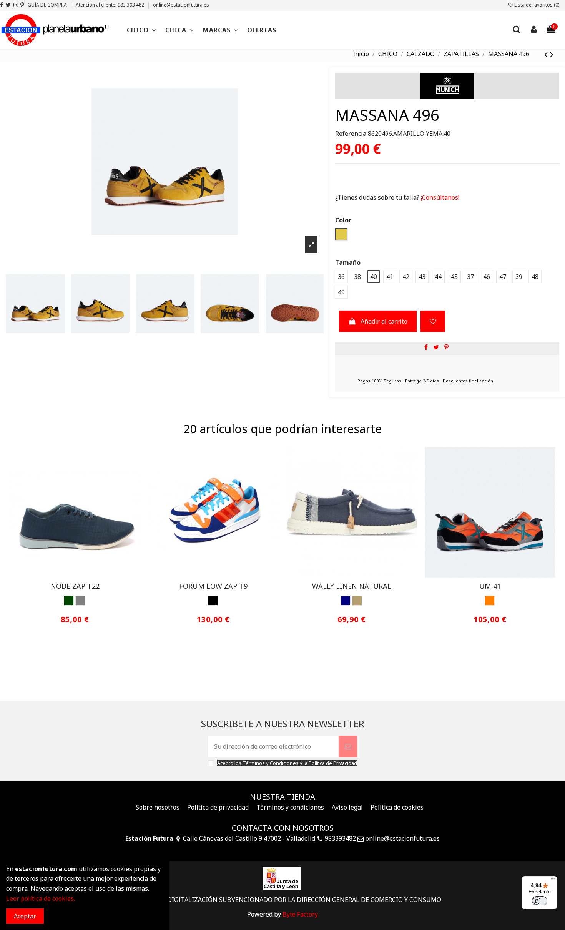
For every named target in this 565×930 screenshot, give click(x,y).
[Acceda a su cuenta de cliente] (533, 30)
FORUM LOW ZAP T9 (213, 586)
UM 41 (490, 586)
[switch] (539, 900)
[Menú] (552, 880)
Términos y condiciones (290, 807)
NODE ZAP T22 (75, 586)
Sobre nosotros (157, 807)
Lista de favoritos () (536, 5)
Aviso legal (347, 807)
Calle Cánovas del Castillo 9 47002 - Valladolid (249, 838)
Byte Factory (300, 914)
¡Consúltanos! (439, 197)
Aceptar (25, 916)
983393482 (340, 838)
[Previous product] (547, 54)
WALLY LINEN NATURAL (351, 586)
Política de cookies (397, 807)
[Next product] (551, 54)
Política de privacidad (218, 807)
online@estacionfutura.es (181, 5)
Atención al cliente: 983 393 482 (110, 5)
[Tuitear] (436, 347)
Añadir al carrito (384, 321)
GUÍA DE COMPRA (48, 5)
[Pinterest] (446, 347)
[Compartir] (426, 347)
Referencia (350, 133)
